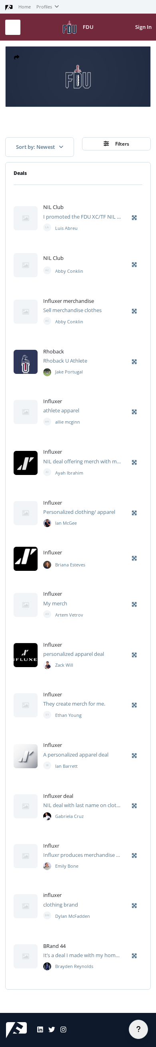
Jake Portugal (69, 372)
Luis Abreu (66, 228)
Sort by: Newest (36, 146)
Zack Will (64, 665)
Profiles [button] (44, 7)
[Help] (138, 1029)
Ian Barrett (66, 766)
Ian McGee (66, 523)
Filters (121, 144)
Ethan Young (68, 715)
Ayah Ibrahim (69, 473)
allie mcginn (67, 422)
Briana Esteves (70, 565)
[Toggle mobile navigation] (12, 27)
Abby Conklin (69, 271)
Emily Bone (66, 866)
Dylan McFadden (72, 916)
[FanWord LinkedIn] (37, 1030)
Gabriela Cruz (69, 816)
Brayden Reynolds (74, 966)
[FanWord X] (49, 1030)
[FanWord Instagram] (60, 1030)
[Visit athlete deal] (26, 218)
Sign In (143, 26)
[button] (17, 58)
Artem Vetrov (69, 615)
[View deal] (47, 372)
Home (24, 7)
